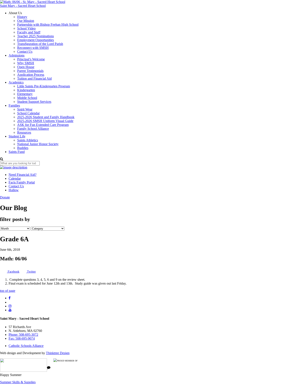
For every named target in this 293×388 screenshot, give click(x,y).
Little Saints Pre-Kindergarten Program (43, 86)
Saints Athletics (27, 140)
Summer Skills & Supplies (18, 382)
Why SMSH (25, 63)
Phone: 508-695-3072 (23, 334)
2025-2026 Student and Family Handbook (45, 117)
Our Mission (25, 20)
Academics (16, 82)
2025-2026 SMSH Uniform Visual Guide (45, 121)
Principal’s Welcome (31, 59)
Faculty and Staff (28, 32)
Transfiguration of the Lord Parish (40, 44)
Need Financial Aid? (22, 174)
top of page (7, 290)
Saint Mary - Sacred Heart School (23, 5)
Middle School (27, 98)
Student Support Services (34, 101)
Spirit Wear (24, 109)
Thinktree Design (57, 353)
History (22, 17)
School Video (26, 28)
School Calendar (28, 113)
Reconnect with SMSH (33, 47)
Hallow (14, 190)
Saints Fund (17, 152)
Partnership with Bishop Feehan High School (48, 24)
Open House (25, 67)
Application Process (30, 74)
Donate (5, 197)
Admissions (16, 55)
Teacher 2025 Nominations (35, 36)
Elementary (25, 94)
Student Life (17, 136)
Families (14, 105)
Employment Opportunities (35, 40)
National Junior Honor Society (38, 144)
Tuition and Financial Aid (34, 78)
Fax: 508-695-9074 (22, 338)
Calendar (15, 178)
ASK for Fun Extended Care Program (43, 125)
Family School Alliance (33, 128)
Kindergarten (26, 90)
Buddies (22, 148)
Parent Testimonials (30, 71)
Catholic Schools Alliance (26, 346)
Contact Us (24, 51)
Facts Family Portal (22, 182)
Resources (24, 132)
